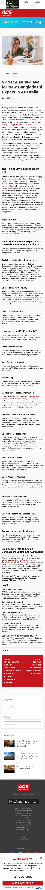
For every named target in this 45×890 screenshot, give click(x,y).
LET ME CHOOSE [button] (23, 876)
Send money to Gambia (23, 813)
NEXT (37, 659)
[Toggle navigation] (41, 13)
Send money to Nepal (23, 825)
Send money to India (23, 827)
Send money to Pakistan (23, 808)
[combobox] (22, 706)
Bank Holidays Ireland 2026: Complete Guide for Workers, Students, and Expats (27, 756)
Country (7, 717)
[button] (41, 858)
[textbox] (22, 706)
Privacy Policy (7, 888)
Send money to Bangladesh (23, 811)
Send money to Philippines (23, 820)
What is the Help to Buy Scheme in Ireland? (25, 767)
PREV (8, 659)
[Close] (3, 3)
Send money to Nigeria (23, 815)
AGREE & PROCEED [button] (22, 883)
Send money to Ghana (23, 818)
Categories (8, 700)
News (15, 73)
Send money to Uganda (23, 830)
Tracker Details (17, 888)
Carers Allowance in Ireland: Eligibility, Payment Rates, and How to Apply (27, 743)
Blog (7, 73)
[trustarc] (37, 888)
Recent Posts (9, 735)
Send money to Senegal (23, 823)
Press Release (23, 839)
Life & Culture (8, 650)
